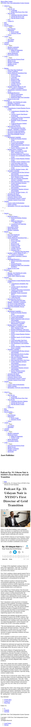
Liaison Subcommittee (17, 143)
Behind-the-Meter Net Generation (20, 97)
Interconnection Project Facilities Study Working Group (20, 176)
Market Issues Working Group (19, 164)
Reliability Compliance (14, 103)
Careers (6, 36)
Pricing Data (14, 74)
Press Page (7, 702)
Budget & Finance (13, 48)
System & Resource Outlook (19, 123)
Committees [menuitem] (7, 135)
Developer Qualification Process (16, 132)
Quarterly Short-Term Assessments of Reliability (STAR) (20, 118)
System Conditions (13, 71)
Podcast (6, 24)
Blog (5, 22)
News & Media (8, 25)
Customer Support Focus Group (16, 200)
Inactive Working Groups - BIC (19, 169)
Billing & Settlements (17, 50)
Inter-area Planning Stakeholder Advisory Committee (19, 179)
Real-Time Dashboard (14, 234)
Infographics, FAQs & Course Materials (18, 206)
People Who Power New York (19, 12)
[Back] (14, 470)
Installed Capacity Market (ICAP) (17, 86)
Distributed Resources (14, 93)
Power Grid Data (15, 76)
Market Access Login (13, 99)
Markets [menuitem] (6, 68)
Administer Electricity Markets (19, 15)
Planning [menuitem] (6, 106)
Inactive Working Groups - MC (19, 148)
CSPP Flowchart (15, 125)
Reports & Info (15, 79)
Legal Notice (7, 723)
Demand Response (16, 96)
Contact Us (11, 21)
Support (6, 44)
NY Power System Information (16, 131)
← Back (10, 7)
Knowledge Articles (13, 54)
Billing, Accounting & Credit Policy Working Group (19, 151)
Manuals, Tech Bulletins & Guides (17, 102)
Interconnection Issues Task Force (20, 181)
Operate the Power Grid (17, 16)
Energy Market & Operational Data (17, 73)
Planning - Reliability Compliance (17, 129)
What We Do (11, 13)
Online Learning (12, 204)
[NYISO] (15, 3)
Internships (11, 41)
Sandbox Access (12, 64)
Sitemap (6, 725)
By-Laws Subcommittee (17, 141)
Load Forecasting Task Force (19, 163)
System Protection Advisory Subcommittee (18, 186)
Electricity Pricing (16, 33)
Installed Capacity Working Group (20, 161)
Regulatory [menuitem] (7, 100)
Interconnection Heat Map (18, 128)
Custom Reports (15, 82)
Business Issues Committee (15, 149)
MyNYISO (11, 65)
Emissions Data (15, 85)
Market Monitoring (13, 53)
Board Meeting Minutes (14, 195)
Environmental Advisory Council (17, 198)
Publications (11, 30)
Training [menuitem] (6, 201)
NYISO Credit (15, 51)
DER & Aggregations (17, 94)
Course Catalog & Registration (16, 203)
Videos (9, 35)
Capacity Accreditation (17, 88)
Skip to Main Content (6, 1)
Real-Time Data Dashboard (15, 70)
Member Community (13, 47)
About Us (7, 6)
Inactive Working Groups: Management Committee (18, 322)
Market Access (12, 61)
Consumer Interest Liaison (15, 197)
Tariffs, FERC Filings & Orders (16, 105)
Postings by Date (15, 80)
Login (6, 56)
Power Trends (15, 32)
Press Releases (12, 28)
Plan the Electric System (17, 18)
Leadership (14, 10)
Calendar (6, 42)
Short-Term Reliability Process (16, 134)
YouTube (6, 711)
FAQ (9, 19)
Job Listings (11, 39)
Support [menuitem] (6, 213)
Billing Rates (18, 222)
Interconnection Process (14, 126)
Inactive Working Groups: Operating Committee (18, 371)
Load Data (14, 77)
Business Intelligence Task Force (20, 154)
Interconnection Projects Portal (16, 59)
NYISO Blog (7, 699)
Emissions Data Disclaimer (21, 251)
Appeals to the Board (13, 193)
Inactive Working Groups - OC (19, 192)
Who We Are (11, 9)
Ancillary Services (16, 83)
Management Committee (14, 137)
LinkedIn (6, 710)
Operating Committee (13, 171)
